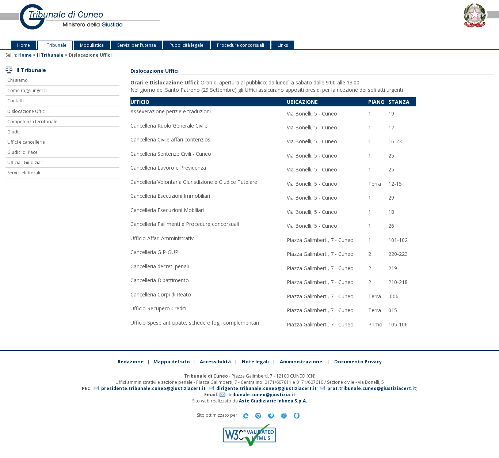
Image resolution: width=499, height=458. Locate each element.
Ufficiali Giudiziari (25, 162)
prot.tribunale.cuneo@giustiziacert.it (371, 388)
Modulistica (92, 45)
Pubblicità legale (186, 45)
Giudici (14, 132)
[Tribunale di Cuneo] (104, 20)
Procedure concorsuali (240, 45)
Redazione (131, 361)
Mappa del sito (171, 361)
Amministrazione (301, 361)
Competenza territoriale (32, 121)
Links (283, 45)
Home (23, 45)
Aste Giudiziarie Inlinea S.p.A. (273, 401)
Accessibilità (215, 361)
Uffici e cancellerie (26, 142)
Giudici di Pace (22, 152)
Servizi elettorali (23, 173)
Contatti (15, 101)
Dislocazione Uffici (26, 111)
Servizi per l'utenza (136, 45)
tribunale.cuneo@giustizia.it (261, 394)
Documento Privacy (358, 361)
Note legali (255, 361)
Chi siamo (17, 80)
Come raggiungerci (27, 90)
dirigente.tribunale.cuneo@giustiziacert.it (266, 388)
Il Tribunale (54, 45)
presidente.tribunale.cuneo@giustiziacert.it (153, 388)
